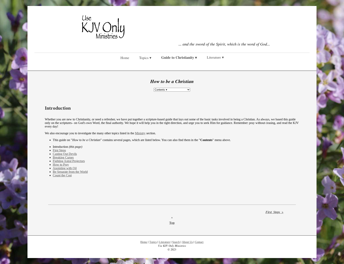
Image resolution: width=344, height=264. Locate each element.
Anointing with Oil (65, 168)
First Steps (59, 150)
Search (176, 242)
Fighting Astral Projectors (69, 161)
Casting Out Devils (65, 154)
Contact (199, 242)
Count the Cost (62, 175)
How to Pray (61, 164)
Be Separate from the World (70, 171)
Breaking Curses (63, 157)
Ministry (140, 133)
